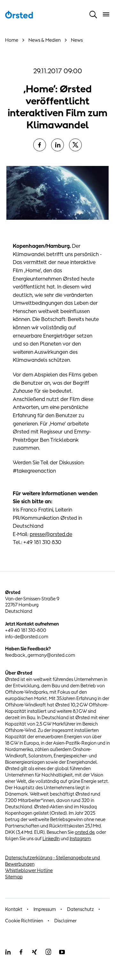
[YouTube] (62, 952)
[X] (75, 145)
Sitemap (14, 876)
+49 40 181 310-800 (25, 630)
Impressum (45, 909)
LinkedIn (51, 838)
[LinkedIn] (57, 145)
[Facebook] (39, 145)
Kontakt (13, 909)
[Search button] (93, 14)
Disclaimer (65, 920)
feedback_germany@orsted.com (40, 655)
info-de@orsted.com (26, 636)
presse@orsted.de (51, 534)
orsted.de (84, 832)
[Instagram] (48, 952)
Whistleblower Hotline (29, 870)
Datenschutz (80, 909)
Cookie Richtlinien (24, 920)
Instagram (80, 838)
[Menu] (106, 14)
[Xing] (34, 952)
